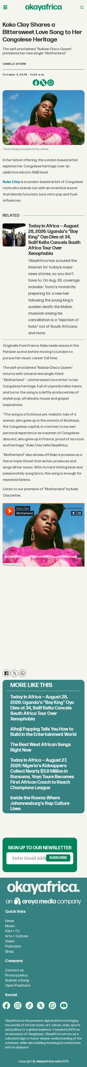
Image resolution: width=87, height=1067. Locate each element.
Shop (9, 951)
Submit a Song (17, 980)
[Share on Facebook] (36, 82)
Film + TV (12, 931)
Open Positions (17, 985)
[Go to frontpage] (43, 7)
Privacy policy (16, 975)
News (9, 921)
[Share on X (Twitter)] (43, 82)
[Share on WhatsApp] (50, 82)
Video (10, 941)
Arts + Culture (16, 936)
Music (10, 926)
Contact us (14, 970)
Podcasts (13, 946)
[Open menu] (5, 7)
